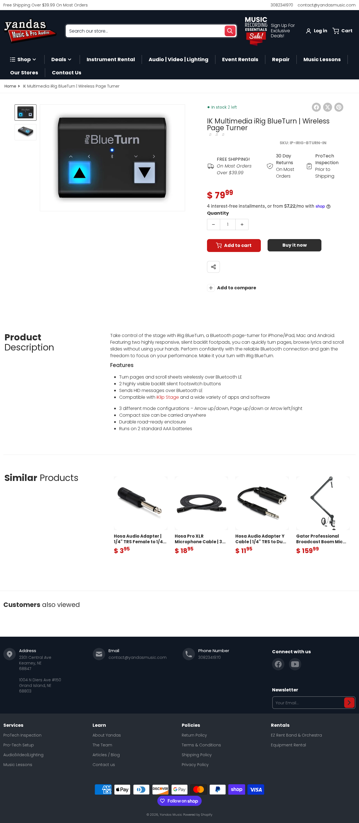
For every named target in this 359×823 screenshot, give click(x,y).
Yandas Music (171, 814)
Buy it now (294, 245)
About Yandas (107, 735)
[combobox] (151, 30)
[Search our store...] (230, 31)
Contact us (104, 764)
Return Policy (194, 735)
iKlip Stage (168, 397)
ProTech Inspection (22, 735)
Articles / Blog (106, 755)
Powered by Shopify (197, 814)
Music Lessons (17, 764)
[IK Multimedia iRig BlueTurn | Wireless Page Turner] (25, 112)
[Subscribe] (349, 702)
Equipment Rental (288, 745)
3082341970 (282, 5)
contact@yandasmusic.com (327, 5)
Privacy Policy (195, 764)
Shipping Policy (197, 755)
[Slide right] (182, 158)
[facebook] (278, 664)
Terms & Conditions (201, 745)
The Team (102, 745)
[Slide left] (43, 158)
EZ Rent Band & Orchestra (296, 735)
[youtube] (295, 664)
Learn (99, 725)
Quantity (218, 213)
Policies (191, 725)
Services (13, 725)
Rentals (280, 725)
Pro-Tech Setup (18, 745)
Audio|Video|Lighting (23, 755)
